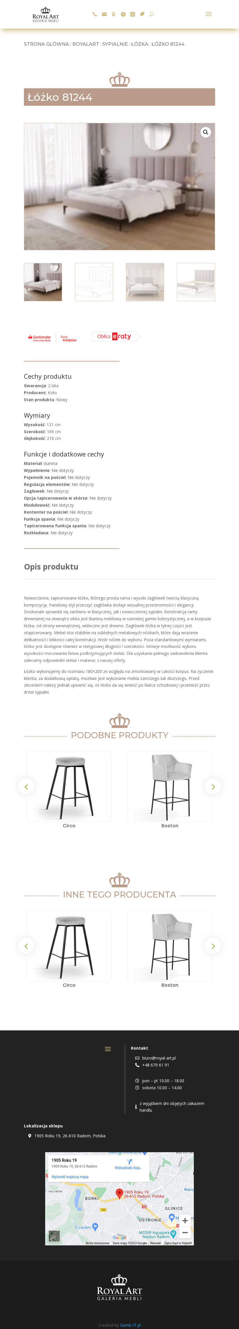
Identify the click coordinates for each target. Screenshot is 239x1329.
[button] (206, 132)
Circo (69, 825)
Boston (169, 825)
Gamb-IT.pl (130, 1325)
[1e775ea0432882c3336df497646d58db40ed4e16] (52, 344)
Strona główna (46, 44)
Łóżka (139, 44)
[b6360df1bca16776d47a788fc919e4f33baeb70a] (115, 340)
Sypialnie (115, 44)
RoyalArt (85, 44)
